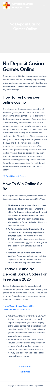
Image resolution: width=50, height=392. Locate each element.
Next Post (25, 372)
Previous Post (25, 367)
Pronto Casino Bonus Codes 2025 (18, 306)
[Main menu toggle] (44, 5)
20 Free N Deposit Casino (14, 176)
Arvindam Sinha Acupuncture (22, 5)
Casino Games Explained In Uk (17, 309)
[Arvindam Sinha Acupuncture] (6, 5)
